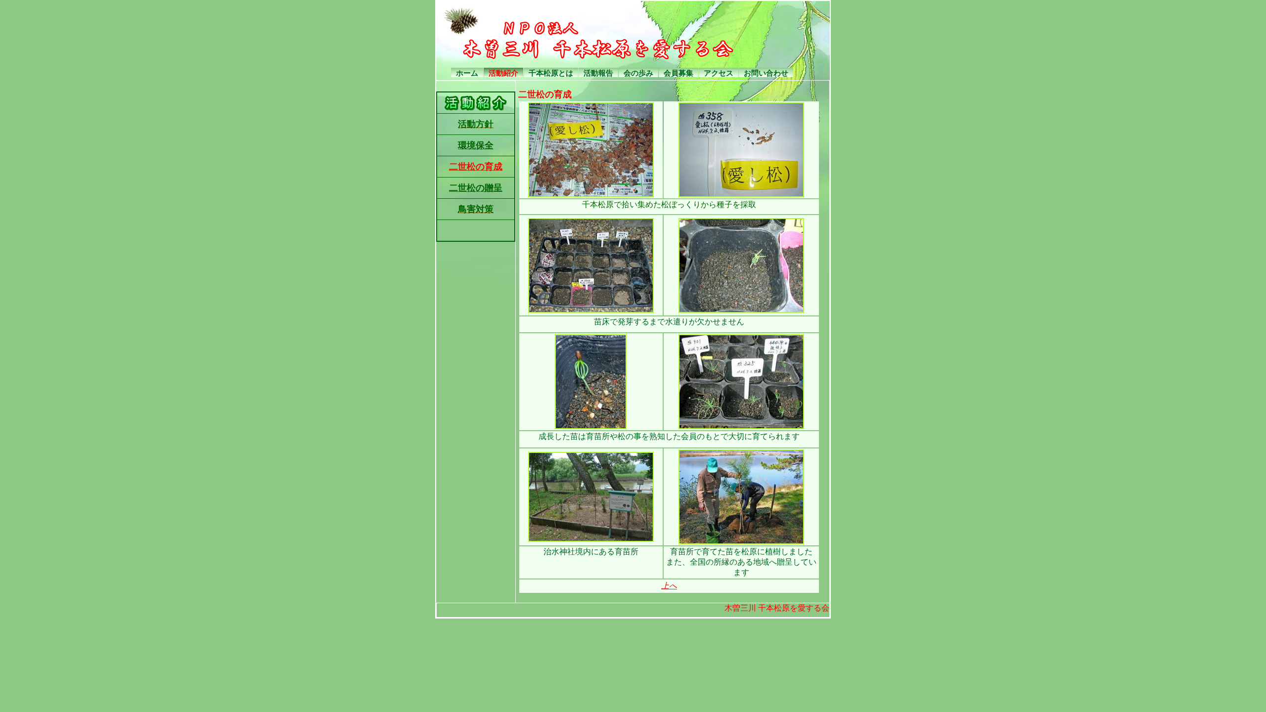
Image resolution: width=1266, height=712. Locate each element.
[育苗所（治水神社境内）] (591, 539)
